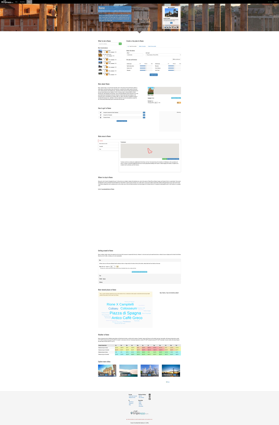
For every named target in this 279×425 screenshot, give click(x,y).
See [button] (171, 15)
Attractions (141, 406)
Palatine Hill (141, 308)
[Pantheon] (175, 20)
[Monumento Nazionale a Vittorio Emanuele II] (168, 20)
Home (16, 2)
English (275, 2)
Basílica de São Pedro (120, 323)
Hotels (140, 401)
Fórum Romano (117, 322)
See (144, 112)
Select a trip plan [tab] (142, 46)
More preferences (177, 59)
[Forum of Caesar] (165, 20)
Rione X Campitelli (120, 304)
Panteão (137, 321)
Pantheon (127, 322)
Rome (29, 2)
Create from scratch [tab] (152, 46)
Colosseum (128, 308)
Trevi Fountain (146, 313)
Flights (140, 403)
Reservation (22, 2)
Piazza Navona (105, 314)
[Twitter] (150, 399)
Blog (130, 404)
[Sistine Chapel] (177, 20)
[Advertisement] (170, 122)
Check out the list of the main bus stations (139, 271)
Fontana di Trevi (105, 312)
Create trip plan (154, 74)
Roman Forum (107, 316)
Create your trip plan (133, 396)
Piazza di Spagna (125, 313)
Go (105, 374)
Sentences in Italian (176, 98)
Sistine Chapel (147, 310)
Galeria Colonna (141, 309)
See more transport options (122, 121)
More (179, 102)
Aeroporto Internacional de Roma (111, 320)
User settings (141, 397)
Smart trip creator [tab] (133, 46)
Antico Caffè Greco (127, 318)
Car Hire (140, 404)
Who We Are (131, 401)
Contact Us (131, 403)
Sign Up (140, 396)
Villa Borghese (108, 317)
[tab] (139, 260)
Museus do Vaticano (129, 301)
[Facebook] (150, 395)
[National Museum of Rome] (173, 20)
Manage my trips (132, 397)
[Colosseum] (170, 20)
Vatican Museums (142, 305)
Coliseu (113, 308)
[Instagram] (150, 397)
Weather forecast (127, 11)
